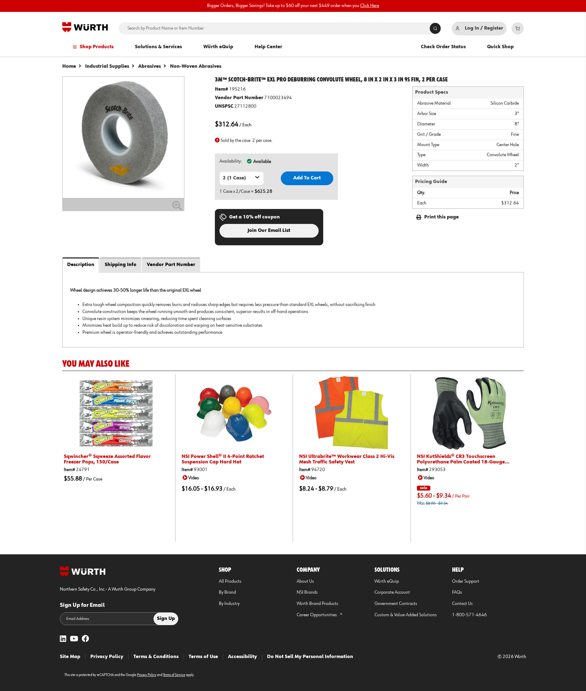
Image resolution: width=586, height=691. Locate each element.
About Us (305, 581)
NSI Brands (307, 592)
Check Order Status (443, 47)
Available (262, 161)
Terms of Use (203, 656)
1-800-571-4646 (469, 615)
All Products (230, 581)
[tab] (293, 309)
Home (69, 66)
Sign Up (166, 618)
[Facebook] (85, 639)
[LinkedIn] (63, 639)
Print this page (441, 217)
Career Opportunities (317, 615)
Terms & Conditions (156, 656)
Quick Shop (500, 47)
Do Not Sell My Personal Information (310, 656)
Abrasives (149, 66)
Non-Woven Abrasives (195, 66)
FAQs (457, 592)
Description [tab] (80, 264)
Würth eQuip (218, 47)
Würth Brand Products (317, 603)
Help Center (268, 47)
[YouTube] (74, 639)
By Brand (227, 592)
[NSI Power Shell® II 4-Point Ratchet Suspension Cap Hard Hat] (234, 413)
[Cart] (518, 28)
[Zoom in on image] (123, 137)
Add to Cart (307, 178)
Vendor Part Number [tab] (171, 264)
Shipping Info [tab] (120, 264)
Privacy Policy (106, 656)
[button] (192, 477)
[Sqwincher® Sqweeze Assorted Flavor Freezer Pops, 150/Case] (116, 413)
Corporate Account (392, 592)
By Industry (229, 603)
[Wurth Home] (85, 27)
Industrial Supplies (107, 66)
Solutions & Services (158, 47)
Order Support (465, 581)
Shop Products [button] (97, 47)
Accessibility (242, 656)
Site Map (70, 656)
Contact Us (462, 603)
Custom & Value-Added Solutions (405, 615)
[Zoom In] (177, 208)
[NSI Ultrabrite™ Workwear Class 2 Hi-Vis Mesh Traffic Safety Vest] (351, 413)
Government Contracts (395, 603)
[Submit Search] (435, 28)
